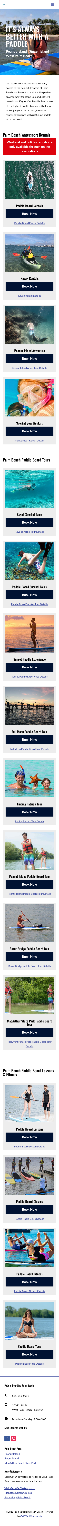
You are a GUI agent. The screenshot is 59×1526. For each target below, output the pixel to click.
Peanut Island (12, 1453)
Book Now (29, 214)
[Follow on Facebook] (7, 1438)
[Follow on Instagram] (13, 1438)
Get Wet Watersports (31, 1516)
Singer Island (11, 1458)
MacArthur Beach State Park (20, 1462)
